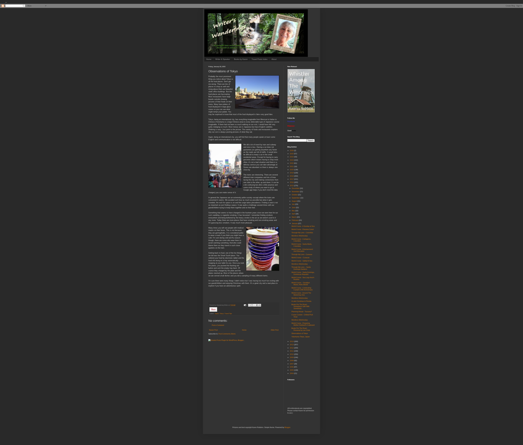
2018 (292, 176)
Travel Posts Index (259, 59)
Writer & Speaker (222, 59)
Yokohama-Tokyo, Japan (300, 337)
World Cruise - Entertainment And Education (302, 250)
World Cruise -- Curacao (300, 258)
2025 (292, 154)
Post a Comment (218, 325)
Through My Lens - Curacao (301, 254)
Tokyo (222, 313)
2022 (292, 163)
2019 (292, 173)
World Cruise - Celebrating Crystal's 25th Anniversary (302, 289)
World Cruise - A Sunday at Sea (303, 226)
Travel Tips (228, 313)
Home (208, 59)
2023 (292, 160)
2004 (292, 373)
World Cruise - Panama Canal (302, 229)
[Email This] (249, 305)
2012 (292, 348)
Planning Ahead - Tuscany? (301, 312)
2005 (292, 370)
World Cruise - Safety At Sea (301, 261)
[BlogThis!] (252, 305)
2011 (292, 351)
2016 (292, 182)
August (294, 201)
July (293, 204)
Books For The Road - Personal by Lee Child (300, 329)
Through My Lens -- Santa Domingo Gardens (301, 268)
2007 (292, 364)
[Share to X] (254, 305)
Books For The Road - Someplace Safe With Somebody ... (300, 306)
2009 (292, 357)
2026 (292, 151)
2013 (292, 345)
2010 (292, 354)
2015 (292, 186)
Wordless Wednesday (299, 236)
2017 (292, 179)
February (295, 220)
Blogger (287, 427)
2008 (292, 361)
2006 (292, 367)
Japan (217, 313)
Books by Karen (241, 59)
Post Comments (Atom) (226, 334)
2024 (292, 157)
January (295, 223)
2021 (292, 166)
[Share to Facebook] (257, 305)
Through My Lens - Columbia (302, 233)
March (294, 217)
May (293, 211)
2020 (292, 170)
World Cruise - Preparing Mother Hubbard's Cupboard (303, 324)
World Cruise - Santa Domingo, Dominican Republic (302, 273)
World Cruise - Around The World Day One (301, 294)
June (294, 208)
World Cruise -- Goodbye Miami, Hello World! (300, 284)
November (296, 192)
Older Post (275, 330)
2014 (292, 341)
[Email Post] (245, 305)
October (295, 195)
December (296, 188)
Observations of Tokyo (299, 333)
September (296, 198)
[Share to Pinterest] (259, 305)
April (294, 214)
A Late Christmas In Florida (301, 301)
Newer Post (213, 330)
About (273, 59)
